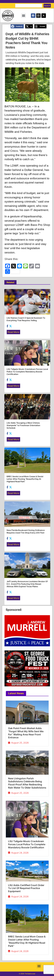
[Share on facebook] (8, 326)
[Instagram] (38, 15)
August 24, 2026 (19, 853)
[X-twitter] (43, 15)
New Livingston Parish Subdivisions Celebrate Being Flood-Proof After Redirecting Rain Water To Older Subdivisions (27, 783)
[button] (23, 15)
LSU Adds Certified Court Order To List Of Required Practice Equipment (26, 888)
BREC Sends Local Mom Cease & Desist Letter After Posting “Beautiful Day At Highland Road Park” (27, 941)
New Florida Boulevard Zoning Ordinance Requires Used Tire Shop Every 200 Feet (26, 531)
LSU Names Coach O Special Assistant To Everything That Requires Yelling (26, 319)
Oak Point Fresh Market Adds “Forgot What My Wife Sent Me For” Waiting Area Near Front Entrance (26, 733)
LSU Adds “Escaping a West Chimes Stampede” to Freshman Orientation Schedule (23, 425)
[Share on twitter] (10, 326)
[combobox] (28, 6)
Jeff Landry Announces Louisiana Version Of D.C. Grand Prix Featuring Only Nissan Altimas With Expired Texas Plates (27, 584)
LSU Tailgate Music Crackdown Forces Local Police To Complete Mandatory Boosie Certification (26, 844)
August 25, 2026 (20, 743)
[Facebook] (33, 15)
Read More (13, 332)
